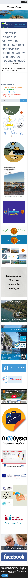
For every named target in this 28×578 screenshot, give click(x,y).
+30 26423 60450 (9, 89)
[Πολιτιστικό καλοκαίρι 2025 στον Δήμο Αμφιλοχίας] (14, 137)
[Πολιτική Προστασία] (14, 223)
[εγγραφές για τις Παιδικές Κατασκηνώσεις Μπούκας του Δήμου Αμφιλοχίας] (14, 162)
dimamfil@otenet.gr (9, 92)
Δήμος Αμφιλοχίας (14, 7)
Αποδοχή (5, 575)
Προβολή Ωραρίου (8, 96)
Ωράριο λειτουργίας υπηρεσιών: (12, 94)
